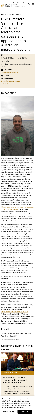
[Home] (2, 14)
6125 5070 (4, 83)
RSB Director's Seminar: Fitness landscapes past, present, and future (15, 380)
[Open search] (29, 4)
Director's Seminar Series (9, 72)
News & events (9, 14)
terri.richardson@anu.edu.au (10, 81)
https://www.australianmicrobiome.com (14, 312)
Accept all (24, 412)
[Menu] (33, 5)
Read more (20, 407)
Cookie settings (9, 412)
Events (18, 14)
